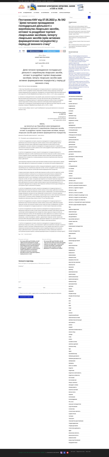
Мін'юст (71, 243)
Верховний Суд (72, 118)
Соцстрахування (73, 406)
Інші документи (73, 216)
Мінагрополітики (73, 245)
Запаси (70, 175)
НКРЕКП (70, 324)
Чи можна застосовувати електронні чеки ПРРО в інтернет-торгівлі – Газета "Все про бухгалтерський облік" (79, 83)
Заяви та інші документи (75, 178)
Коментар (21, 266)
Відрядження (72, 125)
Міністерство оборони (74, 262)
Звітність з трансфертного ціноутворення (79, 202)
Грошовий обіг (72, 137)
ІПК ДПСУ (32, 1)
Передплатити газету (81, 451)
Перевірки (71, 363)
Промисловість (47, 47)
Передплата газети (50, 1)
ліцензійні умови (27, 234)
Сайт (44, 287)
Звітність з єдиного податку (76, 187)
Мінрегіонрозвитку (73, 279)
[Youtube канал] (67, 452)
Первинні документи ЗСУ (75, 358)
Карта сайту (88, 451)
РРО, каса (71, 401)
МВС (70, 235)
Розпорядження (73, 399)
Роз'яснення (72, 397)
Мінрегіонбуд (72, 274)
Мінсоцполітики (73, 284)
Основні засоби (73, 341)
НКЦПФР (70, 327)
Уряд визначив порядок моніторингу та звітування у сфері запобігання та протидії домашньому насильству (79, 37)
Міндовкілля (72, 250)
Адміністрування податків (75, 98)
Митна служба (72, 238)
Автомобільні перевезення (75, 96)
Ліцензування (34, 47)
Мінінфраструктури (73, 259)
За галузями (54, 12)
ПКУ (21, 12)
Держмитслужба (73, 147)
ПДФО (70, 351)
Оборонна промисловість (75, 329)
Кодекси (71, 223)
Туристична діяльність (74, 428)
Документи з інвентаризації (76, 156)
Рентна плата (72, 392)
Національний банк (74, 315)
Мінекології (71, 252)
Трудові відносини (73, 423)
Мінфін (70, 288)
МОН (70, 300)
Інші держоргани (73, 214)
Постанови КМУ (41, 47)
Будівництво (72, 106)
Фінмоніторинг (72, 437)
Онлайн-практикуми (37, 1)
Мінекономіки (72, 255)
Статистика (72, 409)
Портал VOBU (21, 1)
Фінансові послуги (73, 435)
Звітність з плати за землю (76, 192)
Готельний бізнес (73, 130)
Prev (28, 7)
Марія (70, 56)
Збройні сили (72, 180)
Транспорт (71, 418)
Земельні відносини (74, 209)
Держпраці (71, 149)
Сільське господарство (75, 404)
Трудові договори (73, 425)
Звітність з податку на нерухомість (78, 197)
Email (20, 287)
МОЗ (70, 298)
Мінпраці (71, 269)
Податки (71, 368)
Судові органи (72, 413)
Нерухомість (72, 322)
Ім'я (20, 281)
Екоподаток (72, 159)
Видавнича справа (73, 120)
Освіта (70, 339)
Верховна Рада (72, 115)
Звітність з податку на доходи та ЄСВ (78, 195)
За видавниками (27, 12)
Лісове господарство (74, 231)
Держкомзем (72, 144)
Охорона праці (72, 346)
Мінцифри (71, 291)
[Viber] (61, 452)
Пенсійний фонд (73, 353)
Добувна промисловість (75, 151)
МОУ (70, 303)
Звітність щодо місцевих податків (77, 204)
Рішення (71, 394)
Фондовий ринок (73, 442)
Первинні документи (74, 356)
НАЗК (70, 310)
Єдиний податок (73, 161)
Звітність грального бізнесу (76, 183)
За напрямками (45, 12)
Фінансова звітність (74, 433)
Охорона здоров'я (73, 344)
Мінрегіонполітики (73, 276)
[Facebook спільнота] (64, 452)
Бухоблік (71, 110)
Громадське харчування (75, 135)
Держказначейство (74, 139)
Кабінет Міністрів (31, 16)
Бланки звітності (73, 103)
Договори (71, 154)
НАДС (70, 308)
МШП (70, 305)
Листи (70, 228)
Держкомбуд (72, 142)
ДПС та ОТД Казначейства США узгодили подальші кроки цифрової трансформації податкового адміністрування (79, 46)
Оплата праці (72, 332)
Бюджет (71, 113)
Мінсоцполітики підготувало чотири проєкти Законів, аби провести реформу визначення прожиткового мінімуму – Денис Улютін (79, 33)
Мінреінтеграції (72, 281)
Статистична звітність (74, 411)
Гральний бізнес (73, 132)
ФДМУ (70, 430)
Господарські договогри (75, 127)
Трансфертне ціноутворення (76, 421)
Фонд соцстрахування (74, 440)
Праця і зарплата (73, 382)
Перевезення (72, 360)
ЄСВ (70, 163)
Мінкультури (72, 264)
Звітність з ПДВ (72, 190)
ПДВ (70, 348)
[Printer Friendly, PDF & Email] (42, 55)
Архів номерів (26, 1)
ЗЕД (69, 207)
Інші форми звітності (74, 219)
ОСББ (70, 336)
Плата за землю (73, 365)
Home (20, 16)
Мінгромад (71, 247)
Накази (70, 312)
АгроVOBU (44, 1)
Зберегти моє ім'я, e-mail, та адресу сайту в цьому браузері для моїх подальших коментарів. (40, 293)
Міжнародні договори (74, 240)
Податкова (71, 370)
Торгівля (53, 47)
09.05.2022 (21, 47)
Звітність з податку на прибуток (77, 199)
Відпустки (71, 123)
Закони (70, 173)
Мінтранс (71, 286)
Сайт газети (73, 451)
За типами (36, 12)
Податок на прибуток (74, 375)
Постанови (71, 377)
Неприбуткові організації (75, 320)
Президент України (73, 385)
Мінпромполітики (73, 272)
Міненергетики (72, 257)
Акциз (70, 101)
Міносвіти (71, 267)
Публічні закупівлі (73, 389)
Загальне (71, 171)
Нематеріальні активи (74, 317)
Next (82, 7)
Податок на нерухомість (75, 373)
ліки (22, 234)
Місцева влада (72, 293)
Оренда (70, 334)
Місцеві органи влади (74, 296)
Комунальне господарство (76, 226)
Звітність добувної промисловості (78, 185)
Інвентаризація (72, 211)
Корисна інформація (64, 12)
